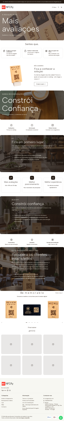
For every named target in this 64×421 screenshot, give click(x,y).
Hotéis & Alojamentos (7, 398)
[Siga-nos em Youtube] (10, 390)
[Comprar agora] (32, 153)
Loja (2, 402)
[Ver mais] (32, 215)
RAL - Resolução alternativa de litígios (30, 405)
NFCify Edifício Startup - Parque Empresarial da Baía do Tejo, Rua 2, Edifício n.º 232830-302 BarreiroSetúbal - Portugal (53, 406)
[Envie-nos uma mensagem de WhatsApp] (61, 418)
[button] (26, 323)
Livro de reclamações (27, 402)
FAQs (2, 404)
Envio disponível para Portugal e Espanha (30, 409)
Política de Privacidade (28, 400)
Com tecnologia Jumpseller (23, 418)
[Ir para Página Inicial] (7, 7)
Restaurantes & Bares (7, 400)
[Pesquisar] (58, 7)
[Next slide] (62, 323)
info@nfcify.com (49, 398)
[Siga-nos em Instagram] (7, 390)
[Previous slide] (2, 323)
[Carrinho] (61, 7)
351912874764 (48, 400)
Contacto (3, 407)
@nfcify (32, 331)
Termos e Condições (27, 398)
